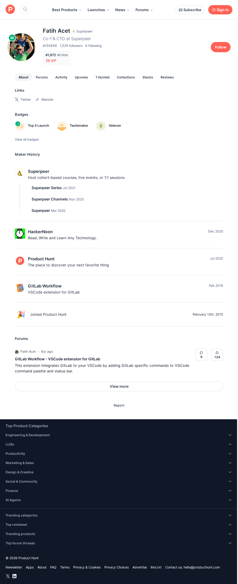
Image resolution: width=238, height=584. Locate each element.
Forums (142, 9)
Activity (61, 77)
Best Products (64, 9)
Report (119, 405)
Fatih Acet (28, 351)
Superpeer (38, 171)
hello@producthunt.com (202, 567)
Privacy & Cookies (87, 567)
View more (119, 386)
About (23, 77)
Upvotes (81, 77)
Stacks (147, 77)
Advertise (139, 567)
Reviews (167, 77)
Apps (30, 567)
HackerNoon (40, 231)
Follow (220, 47)
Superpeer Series (47, 187)
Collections (126, 77)
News (120, 9)
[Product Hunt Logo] (10, 10)
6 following (93, 46)
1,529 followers (71, 46)
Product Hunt (41, 258)
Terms (64, 567)
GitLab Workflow (45, 286)
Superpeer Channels (50, 199)
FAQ (53, 567)
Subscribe (192, 9)
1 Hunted (102, 77)
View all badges (27, 139)
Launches (96, 9)
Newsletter (14, 567)
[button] (17, 351)
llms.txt (156, 567)
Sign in (223, 9)
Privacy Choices (116, 567)
